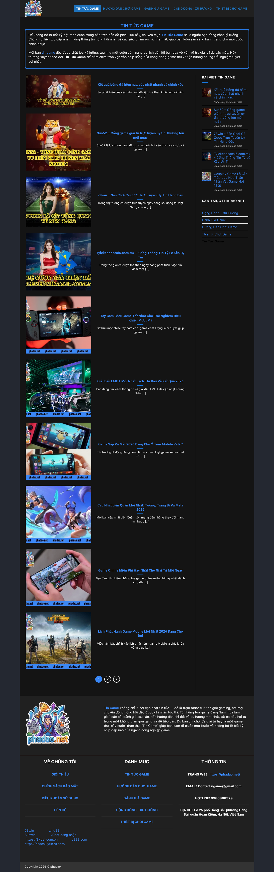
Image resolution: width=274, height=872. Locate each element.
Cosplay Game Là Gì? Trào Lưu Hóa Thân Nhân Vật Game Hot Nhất (230, 179)
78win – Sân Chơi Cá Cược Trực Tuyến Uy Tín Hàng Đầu (140, 195)
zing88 (54, 830)
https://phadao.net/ (224, 774)
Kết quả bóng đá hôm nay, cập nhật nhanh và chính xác (140, 84)
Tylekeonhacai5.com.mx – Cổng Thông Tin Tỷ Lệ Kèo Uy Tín (140, 255)
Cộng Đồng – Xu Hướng (193, 8)
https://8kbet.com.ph (42, 839)
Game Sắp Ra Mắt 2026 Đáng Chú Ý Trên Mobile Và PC (140, 444)
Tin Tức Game (87, 8)
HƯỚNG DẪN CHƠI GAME (137, 786)
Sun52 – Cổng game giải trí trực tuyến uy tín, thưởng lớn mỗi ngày (140, 135)
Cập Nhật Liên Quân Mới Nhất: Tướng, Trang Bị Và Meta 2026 (140, 507)
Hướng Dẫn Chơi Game (121, 8)
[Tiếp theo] (116, 679)
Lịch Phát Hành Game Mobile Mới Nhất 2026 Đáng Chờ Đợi (140, 634)
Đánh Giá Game (157, 8)
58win (30, 830)
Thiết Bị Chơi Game (231, 8)
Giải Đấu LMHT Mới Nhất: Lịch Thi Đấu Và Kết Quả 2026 (140, 381)
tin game (48, 52)
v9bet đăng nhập (63, 835)
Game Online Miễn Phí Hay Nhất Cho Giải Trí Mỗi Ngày (140, 570)
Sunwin (30, 835)
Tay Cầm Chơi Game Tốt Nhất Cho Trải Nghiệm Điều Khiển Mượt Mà (140, 318)
